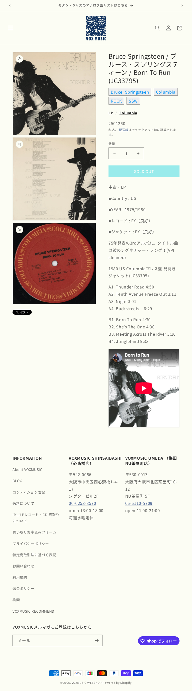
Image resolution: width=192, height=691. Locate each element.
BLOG (17, 480)
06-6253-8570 (82, 503)
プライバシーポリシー (30, 543)
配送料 (123, 130)
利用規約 (19, 577)
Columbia (166, 92)
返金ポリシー (23, 588)
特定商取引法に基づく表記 (34, 554)
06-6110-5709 (138, 503)
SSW (133, 101)
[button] (10, 27)
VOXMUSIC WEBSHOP (87, 683)
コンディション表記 (28, 492)
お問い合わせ (23, 565)
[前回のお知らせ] (9, 5)
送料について (23, 503)
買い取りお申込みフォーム (34, 532)
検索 (16, 599)
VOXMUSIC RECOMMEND (33, 611)
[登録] (96, 640)
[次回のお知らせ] (182, 5)
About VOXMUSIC (27, 469)
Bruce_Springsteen (130, 92)
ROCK (116, 101)
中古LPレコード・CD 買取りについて (36, 517)
